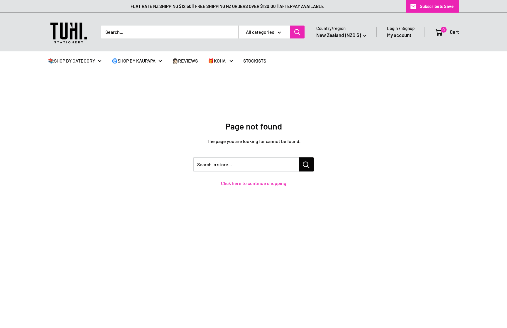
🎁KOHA (217, 60)
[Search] (297, 32)
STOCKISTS (254, 60)
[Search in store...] (306, 164)
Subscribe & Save (437, 6)
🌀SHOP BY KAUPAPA (134, 60)
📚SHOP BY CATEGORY (71, 60)
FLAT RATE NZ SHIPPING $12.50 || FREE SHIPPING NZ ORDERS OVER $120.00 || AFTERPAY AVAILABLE (227, 6)
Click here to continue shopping (253, 183)
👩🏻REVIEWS (185, 60)
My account (399, 35)
